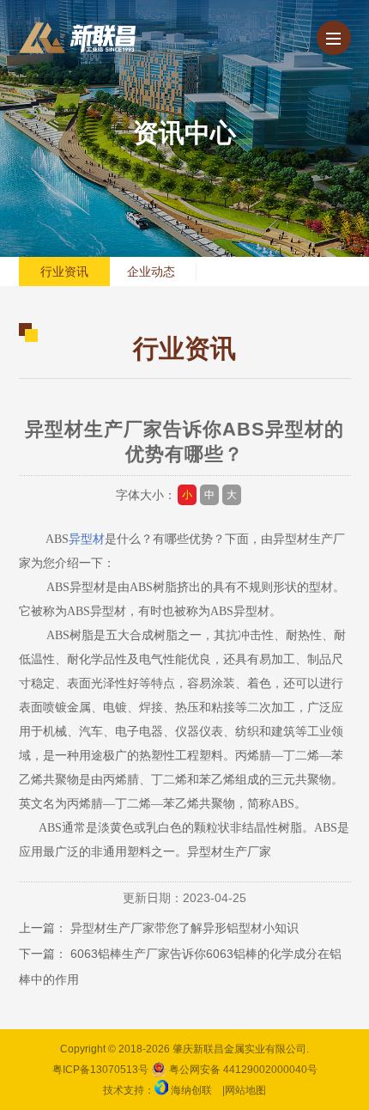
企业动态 (151, 271)
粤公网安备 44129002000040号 (242, 1070)
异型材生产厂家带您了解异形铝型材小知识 (184, 928)
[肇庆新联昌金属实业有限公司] (77, 38)
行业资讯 (64, 271)
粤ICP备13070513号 (100, 1070)
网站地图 (245, 1090)
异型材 (87, 539)
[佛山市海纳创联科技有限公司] (161, 1090)
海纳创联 (191, 1090)
